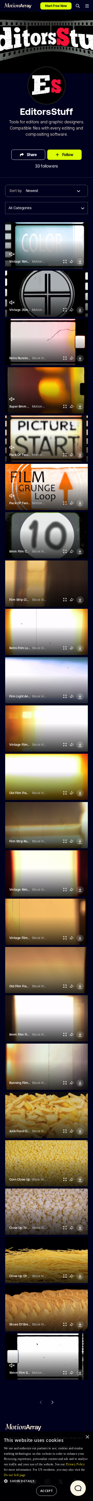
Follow (67, 154)
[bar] (87, 6)
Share (32, 154)
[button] (46, 1481)
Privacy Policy (75, 1464)
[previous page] (41, 1402)
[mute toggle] (11, 254)
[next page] (52, 1402)
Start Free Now (56, 6)
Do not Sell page (15, 1475)
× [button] (87, 1437)
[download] (80, 261)
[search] (78, 6)
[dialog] (46, 1466)
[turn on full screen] (65, 261)
